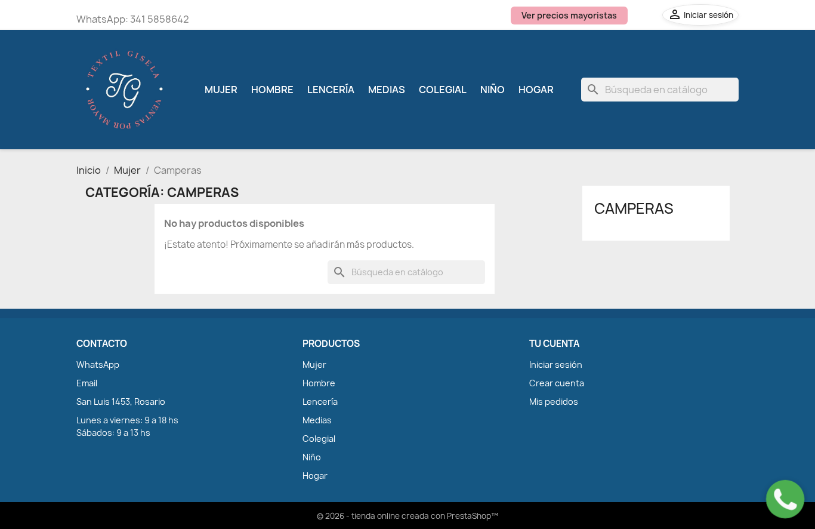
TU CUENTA (554, 344)
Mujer (221, 89)
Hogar (536, 89)
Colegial (443, 89)
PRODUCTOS (331, 344)
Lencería (330, 89)
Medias (386, 89)
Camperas (634, 208)
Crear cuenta (556, 383)
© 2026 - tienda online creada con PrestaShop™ (407, 515)
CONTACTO (101, 344)
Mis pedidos (553, 401)
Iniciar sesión (555, 364)
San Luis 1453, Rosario (120, 401)
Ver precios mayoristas (569, 15)
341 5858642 (159, 19)
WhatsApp (97, 364)
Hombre (272, 89)
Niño (492, 89)
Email (86, 383)
